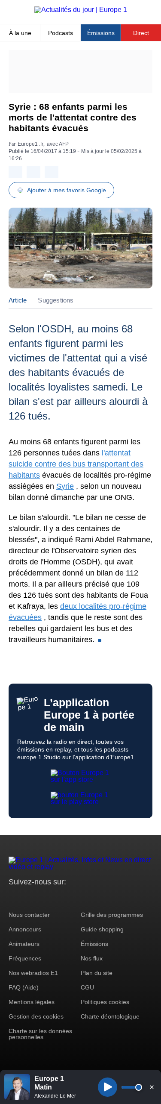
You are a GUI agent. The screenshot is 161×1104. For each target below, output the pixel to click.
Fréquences (25, 958)
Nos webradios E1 (33, 972)
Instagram (28, 898)
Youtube (57, 898)
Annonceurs (25, 929)
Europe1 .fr (30, 144)
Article (18, 300)
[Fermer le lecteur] (151, 1087)
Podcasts (60, 32)
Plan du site (96, 972)
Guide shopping (102, 929)
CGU (87, 987)
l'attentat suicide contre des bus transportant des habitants (76, 464)
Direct (141, 32)
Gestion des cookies (36, 1016)
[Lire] (107, 1087)
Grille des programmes (112, 914)
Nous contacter (29, 914)
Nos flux (92, 958)
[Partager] (15, 172)
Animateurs (24, 943)
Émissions (101, 32)
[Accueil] (80, 9)
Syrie (65, 486)
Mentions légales (32, 1001)
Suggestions (55, 300)
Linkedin (87, 898)
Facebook (43, 898)
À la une (20, 32)
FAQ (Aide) (24, 987)
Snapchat (72, 898)
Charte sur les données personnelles (40, 1034)
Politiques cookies (105, 1001)
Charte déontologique (110, 1016)
